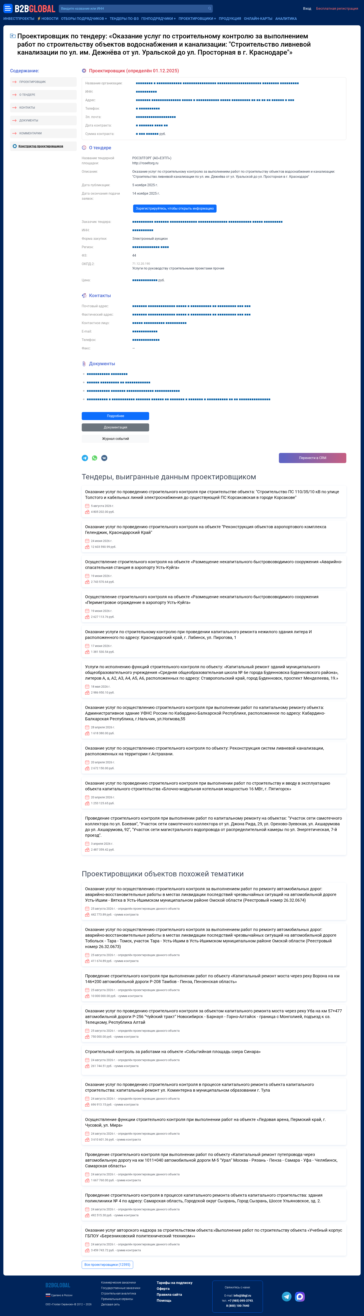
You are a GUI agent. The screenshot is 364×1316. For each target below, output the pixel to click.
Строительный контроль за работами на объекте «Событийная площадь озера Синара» (173, 1051)
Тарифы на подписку (175, 1283)
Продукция (230, 18)
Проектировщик (32, 82)
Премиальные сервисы (117, 1299)
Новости (49, 18)
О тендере (27, 94)
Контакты (27, 107)
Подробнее (115, 416)
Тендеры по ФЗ (124, 18)
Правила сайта (169, 1294)
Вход (307, 8)
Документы (28, 120)
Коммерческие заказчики (118, 1282)
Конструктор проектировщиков (41, 146)
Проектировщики (196, 18)
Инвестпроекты (18, 18)
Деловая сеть (110, 1304)
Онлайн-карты (258, 18)
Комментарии (30, 133)
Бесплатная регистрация (337, 8)
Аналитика (286, 18)
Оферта (163, 1288)
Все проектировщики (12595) (107, 1265)
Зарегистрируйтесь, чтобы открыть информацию (175, 208)
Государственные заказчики (120, 1288)
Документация (115, 427)
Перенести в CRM (312, 458)
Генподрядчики (157, 18)
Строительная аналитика (118, 1293)
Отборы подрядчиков (82, 18)
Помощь (164, 1300)
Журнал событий (115, 439)
